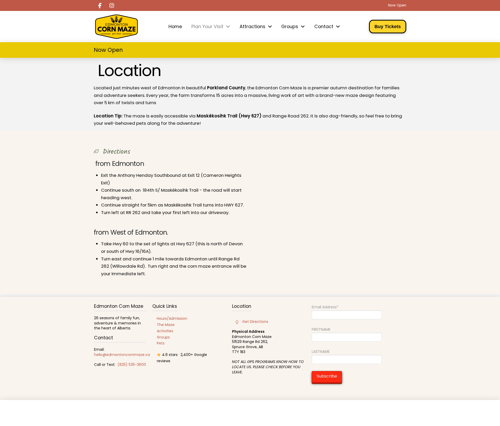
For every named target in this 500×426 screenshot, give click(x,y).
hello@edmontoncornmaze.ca (122, 354)
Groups (163, 337)
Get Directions (255, 321)
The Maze (165, 324)
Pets (161, 343)
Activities (165, 331)
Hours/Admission (172, 318)
